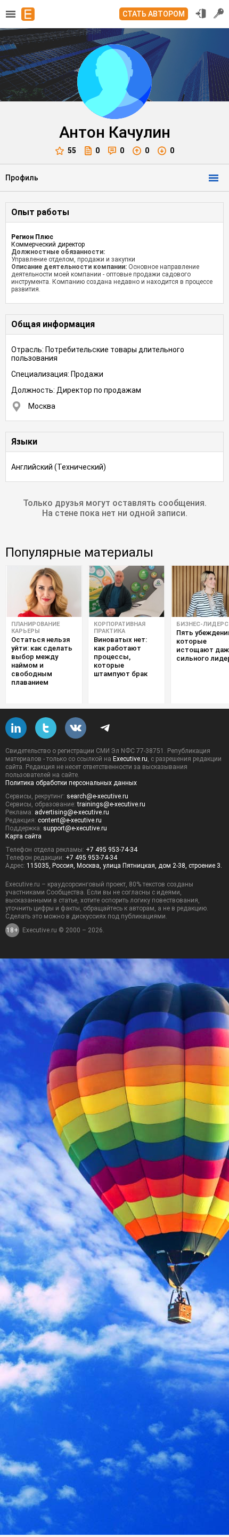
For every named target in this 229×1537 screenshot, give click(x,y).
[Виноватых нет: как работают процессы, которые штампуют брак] (126, 591)
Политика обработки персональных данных (71, 783)
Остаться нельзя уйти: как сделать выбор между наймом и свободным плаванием (41, 661)
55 (72, 150)
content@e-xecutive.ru (70, 820)
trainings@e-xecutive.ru (111, 804)
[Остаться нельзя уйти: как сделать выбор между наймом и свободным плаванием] (44, 591)
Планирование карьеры (35, 628)
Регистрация (219, 13)
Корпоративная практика (119, 628)
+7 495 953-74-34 (111, 849)
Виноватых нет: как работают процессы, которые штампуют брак (121, 657)
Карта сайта (23, 836)
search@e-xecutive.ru (97, 796)
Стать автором (153, 14)
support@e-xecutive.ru (75, 828)
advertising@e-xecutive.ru (72, 812)
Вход (200, 13)
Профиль (21, 177)
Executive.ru (130, 759)
